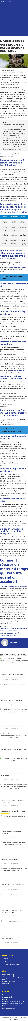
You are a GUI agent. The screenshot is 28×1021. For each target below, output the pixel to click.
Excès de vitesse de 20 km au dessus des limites (13, 725)
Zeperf (4, 979)
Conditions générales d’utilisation (13, 1001)
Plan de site (6, 999)
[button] (26, 3)
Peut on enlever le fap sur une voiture (11, 700)
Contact (4, 995)
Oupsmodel (6, 984)
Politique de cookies (8, 1008)
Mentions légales (7, 997)
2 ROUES (21, 72)
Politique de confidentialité (11, 1006)
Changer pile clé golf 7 (9, 975)
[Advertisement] (14, 21)
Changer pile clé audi (9, 981)
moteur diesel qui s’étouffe (17, 267)
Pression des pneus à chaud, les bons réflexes (13, 749)
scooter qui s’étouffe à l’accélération (14, 586)
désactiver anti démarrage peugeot (13, 977)
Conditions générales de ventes (12, 1004)
